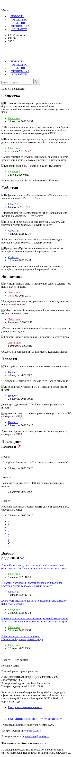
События (13, 203)
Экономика (14, 292)
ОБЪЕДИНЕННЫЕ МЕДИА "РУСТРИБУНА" (35, 718)
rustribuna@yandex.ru (37, 736)
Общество (14, 118)
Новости (13, 372)
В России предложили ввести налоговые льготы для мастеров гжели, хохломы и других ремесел (31, 584)
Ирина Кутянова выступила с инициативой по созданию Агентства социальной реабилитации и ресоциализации (34, 620)
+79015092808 (32, 730)
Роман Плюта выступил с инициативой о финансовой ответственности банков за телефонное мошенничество (33, 567)
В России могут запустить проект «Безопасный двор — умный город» (22, 638)
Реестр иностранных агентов (25, 707)
